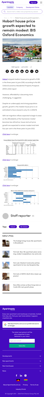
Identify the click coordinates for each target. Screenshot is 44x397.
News (5, 18)
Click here (6, 134)
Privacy (25, 385)
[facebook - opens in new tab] (16, 375)
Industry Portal (21, 389)
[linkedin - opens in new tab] (21, 375)
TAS (11, 18)
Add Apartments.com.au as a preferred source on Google (23, 325)
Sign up (33, 2)
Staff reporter (21, 215)
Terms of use (34, 385)
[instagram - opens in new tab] (25, 375)
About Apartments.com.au (11, 385)
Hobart (5, 79)
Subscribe (22, 346)
